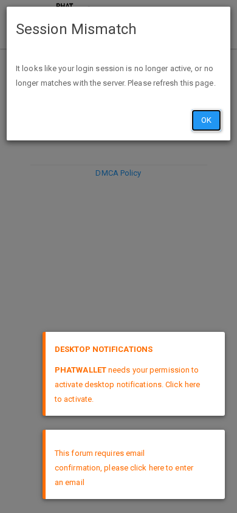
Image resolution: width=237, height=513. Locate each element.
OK (206, 120)
